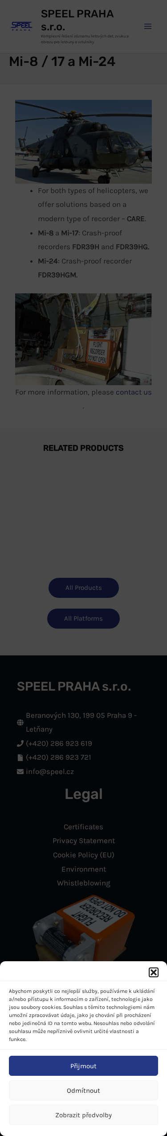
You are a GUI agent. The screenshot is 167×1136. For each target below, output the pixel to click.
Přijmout (83, 1066)
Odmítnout (83, 1091)
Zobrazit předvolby (83, 1115)
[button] (153, 972)
